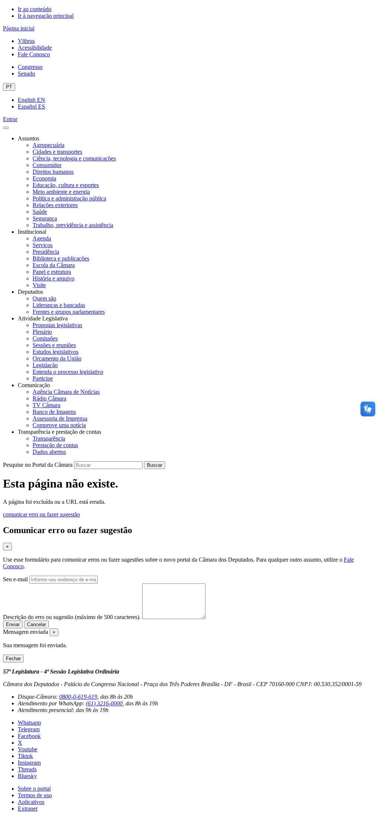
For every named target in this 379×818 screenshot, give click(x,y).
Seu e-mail (15, 579)
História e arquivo (53, 278)
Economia (44, 178)
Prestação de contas (55, 445)
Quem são (44, 298)
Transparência (49, 438)
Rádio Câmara (49, 398)
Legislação (45, 365)
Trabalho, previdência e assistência (73, 225)
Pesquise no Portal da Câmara (38, 465)
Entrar (10, 119)
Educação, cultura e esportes (66, 185)
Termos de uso (35, 795)
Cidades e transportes (57, 152)
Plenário (42, 332)
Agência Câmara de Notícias (66, 392)
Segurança (45, 218)
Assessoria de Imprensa (60, 418)
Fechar (13, 658)
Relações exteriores (55, 205)
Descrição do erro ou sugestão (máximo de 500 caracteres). (72, 617)
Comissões (45, 338)
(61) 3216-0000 (104, 703)
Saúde (40, 212)
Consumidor (47, 165)
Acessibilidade (35, 47)
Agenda (42, 238)
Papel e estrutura (52, 272)
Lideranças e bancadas (59, 305)
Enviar (13, 624)
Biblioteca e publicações (61, 258)
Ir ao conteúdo (34, 9)
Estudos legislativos (55, 352)
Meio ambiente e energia (61, 192)
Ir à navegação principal (46, 16)
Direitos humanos (53, 172)
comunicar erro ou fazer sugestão (41, 514)
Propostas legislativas (57, 325)
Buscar (154, 465)
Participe (43, 378)
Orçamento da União (57, 358)
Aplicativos (31, 802)
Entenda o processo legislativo (68, 372)
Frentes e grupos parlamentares (69, 312)
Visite (39, 285)
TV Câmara (46, 405)
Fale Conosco (34, 54)
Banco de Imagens (54, 412)
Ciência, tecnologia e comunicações (74, 158)
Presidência (46, 252)
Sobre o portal (34, 788)
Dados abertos (49, 452)
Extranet (27, 808)
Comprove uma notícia (59, 425)
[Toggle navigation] (6, 128)
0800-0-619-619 (78, 697)
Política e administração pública (69, 198)
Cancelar (36, 624)
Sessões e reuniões (54, 345)
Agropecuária (48, 145)
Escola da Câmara (54, 265)
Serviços (43, 245)
